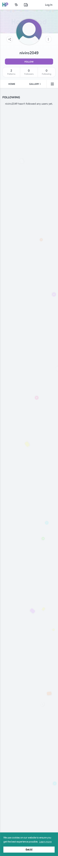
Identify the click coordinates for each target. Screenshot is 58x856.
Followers (29, 72)
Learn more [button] (45, 841)
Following (46, 72)
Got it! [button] (29, 849)
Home (11, 84)
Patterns (11, 72)
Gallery (35, 84)
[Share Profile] (9, 39)
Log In (48, 5)
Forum (16, 5)
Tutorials (26, 5)
